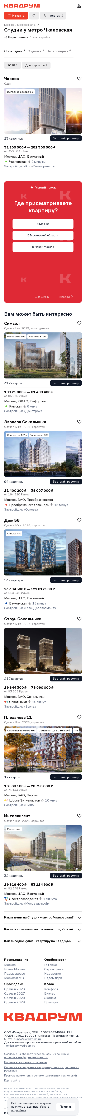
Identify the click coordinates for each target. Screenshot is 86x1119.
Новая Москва (14, 969)
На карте (18, 15)
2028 (12, 65)
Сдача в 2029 (14, 1002)
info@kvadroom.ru (28, 1039)
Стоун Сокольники (22, 619)
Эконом (50, 998)
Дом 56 (12, 520)
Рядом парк (53, 978)
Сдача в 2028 (14, 998)
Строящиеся (53, 969)
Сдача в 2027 (14, 993)
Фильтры (55, 15)
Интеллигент (17, 816)
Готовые (50, 965)
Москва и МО (14, 978)
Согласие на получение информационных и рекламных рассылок (41, 1068)
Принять (66, 1106)
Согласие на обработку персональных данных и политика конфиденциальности (36, 1055)
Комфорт (51, 989)
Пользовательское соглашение (25, 1062)
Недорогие (52, 973)
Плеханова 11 (18, 717)
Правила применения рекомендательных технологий (40, 1075)
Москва (10, 965)
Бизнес (49, 993)
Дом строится (36, 65)
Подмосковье (14, 973)
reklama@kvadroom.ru (20, 1045)
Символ (12, 323)
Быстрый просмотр (66, 138)
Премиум (51, 1002)
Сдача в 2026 (14, 989)
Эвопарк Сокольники (25, 422)
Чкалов (11, 78)
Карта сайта (12, 1080)
